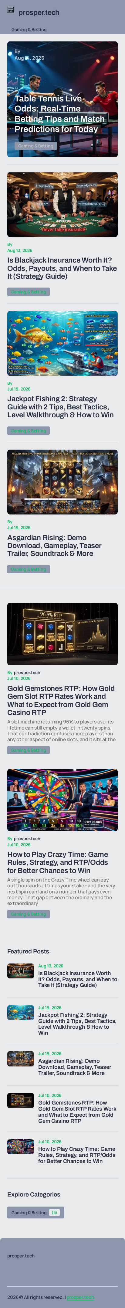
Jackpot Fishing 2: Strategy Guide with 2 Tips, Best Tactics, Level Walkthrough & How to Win (60, 407)
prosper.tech (80, 1297)
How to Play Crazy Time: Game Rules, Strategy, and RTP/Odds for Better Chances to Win (77, 1155)
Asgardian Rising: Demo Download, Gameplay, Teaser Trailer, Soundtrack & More (54, 546)
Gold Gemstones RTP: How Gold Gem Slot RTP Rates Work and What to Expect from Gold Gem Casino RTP (77, 1112)
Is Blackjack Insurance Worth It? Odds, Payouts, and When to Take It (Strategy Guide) (62, 268)
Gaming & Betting (29, 29)
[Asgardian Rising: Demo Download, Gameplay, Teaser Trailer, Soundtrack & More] (62, 482)
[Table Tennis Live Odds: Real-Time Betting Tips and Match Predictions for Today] (62, 99)
